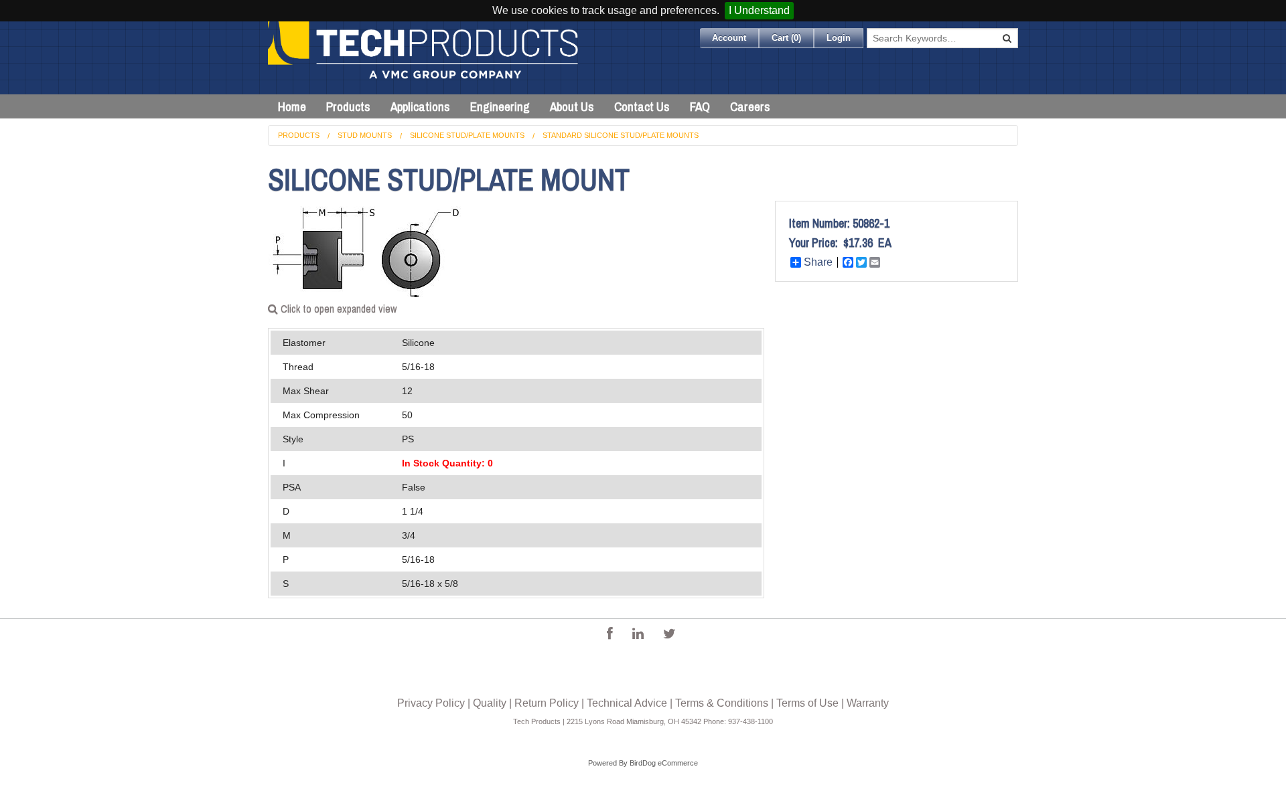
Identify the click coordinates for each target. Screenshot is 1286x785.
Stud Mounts (365, 135)
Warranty (868, 703)
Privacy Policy (431, 703)
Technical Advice (627, 703)
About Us (572, 106)
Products (348, 106)
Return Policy (546, 703)
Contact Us (642, 106)
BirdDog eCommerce (664, 763)
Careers (750, 106)
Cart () (786, 38)
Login (839, 38)
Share (818, 262)
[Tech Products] (424, 57)
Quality (489, 703)
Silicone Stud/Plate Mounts (467, 135)
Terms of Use (807, 703)
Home (292, 106)
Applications (420, 106)
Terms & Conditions (721, 703)
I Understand (759, 10)
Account (729, 38)
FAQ (700, 106)
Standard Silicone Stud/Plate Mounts (621, 135)
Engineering (500, 106)
